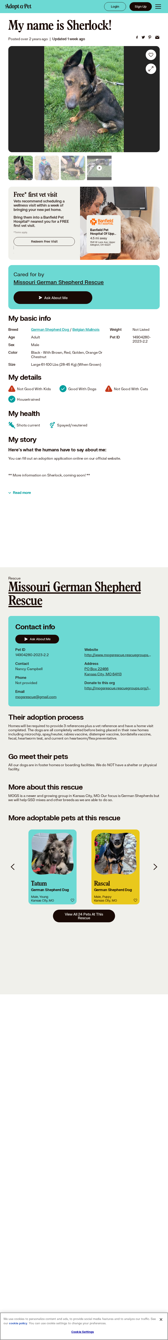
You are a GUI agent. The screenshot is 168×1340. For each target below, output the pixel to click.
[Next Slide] (153, 99)
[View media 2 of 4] (47, 168)
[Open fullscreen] (151, 69)
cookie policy (18, 1323)
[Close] (161, 1319)
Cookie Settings (82, 1332)
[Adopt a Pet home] (18, 6)
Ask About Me (55, 298)
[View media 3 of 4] (73, 168)
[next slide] (155, 867)
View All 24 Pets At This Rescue (84, 916)
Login (115, 6)
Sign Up (141, 6)
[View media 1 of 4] (20, 168)
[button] (52, 867)
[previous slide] (13, 867)
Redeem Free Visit (44, 241)
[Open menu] (158, 6)
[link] (137, 37)
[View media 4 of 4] (99, 168)
